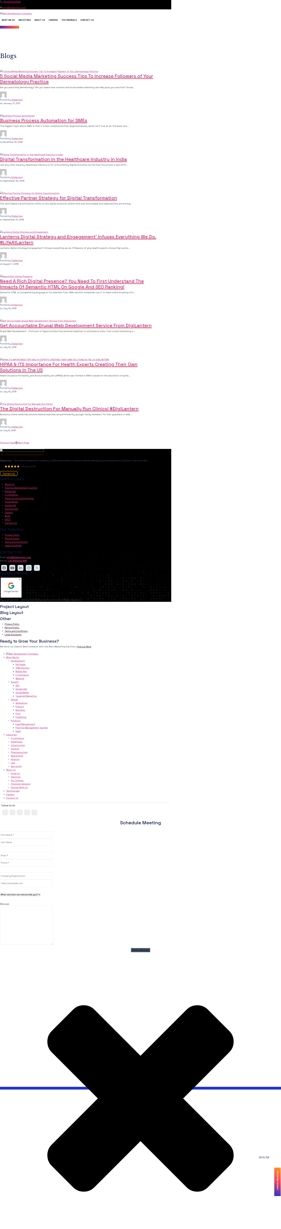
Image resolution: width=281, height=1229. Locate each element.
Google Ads (10, 505)
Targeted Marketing (26, 696)
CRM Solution (22, 668)
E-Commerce (11, 494)
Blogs (7, 515)
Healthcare (16, 741)
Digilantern (17, 99)
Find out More (84, 646)
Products (15, 720)
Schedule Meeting (9, 27)
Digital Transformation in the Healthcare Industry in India (63, 159)
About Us (39, 20)
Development (18, 661)
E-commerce (17, 738)
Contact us (12, 798)
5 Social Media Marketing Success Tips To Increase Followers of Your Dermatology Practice (76, 79)
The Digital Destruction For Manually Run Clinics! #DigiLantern (69, 409)
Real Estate (17, 755)
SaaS (18, 731)
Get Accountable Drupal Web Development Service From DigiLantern (76, 325)
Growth (15, 682)
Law (13, 762)
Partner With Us (19, 787)
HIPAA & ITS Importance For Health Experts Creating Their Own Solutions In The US (68, 367)
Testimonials (69, 20)
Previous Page (7, 442)
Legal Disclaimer (13, 545)
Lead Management (25, 724)
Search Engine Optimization (19, 498)
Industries (24, 20)
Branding (20, 710)
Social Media (11, 501)
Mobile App (10, 491)
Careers (53, 20)
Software (21, 664)
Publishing (21, 717)
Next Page (23, 442)
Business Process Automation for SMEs (43, 120)
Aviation (15, 759)
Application (22, 703)
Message (4, 904)
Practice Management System (21, 487)
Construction (18, 745)
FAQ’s (7, 519)
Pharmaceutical (19, 752)
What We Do (8, 20)
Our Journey (17, 780)
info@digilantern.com (14, 7)
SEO (17, 685)
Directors (16, 777)
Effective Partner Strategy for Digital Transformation (58, 198)
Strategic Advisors (20, 784)
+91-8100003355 (12, 1)
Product (20, 706)
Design (14, 699)
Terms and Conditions (16, 541)
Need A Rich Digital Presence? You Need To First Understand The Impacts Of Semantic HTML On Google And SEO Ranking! (72, 284)
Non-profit (16, 766)
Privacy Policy (12, 534)
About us (11, 770)
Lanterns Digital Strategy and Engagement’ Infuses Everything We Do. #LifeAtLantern (78, 239)
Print (18, 713)
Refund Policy (12, 538)
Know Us (15, 773)
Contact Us (87, 20)
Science (15, 748)
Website (20, 678)
